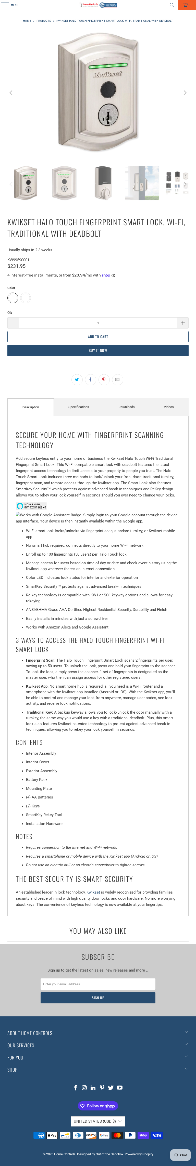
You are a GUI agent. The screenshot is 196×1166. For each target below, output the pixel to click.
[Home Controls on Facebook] (75, 1088)
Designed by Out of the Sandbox (100, 1154)
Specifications (78, 407)
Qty (10, 312)
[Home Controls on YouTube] (120, 1088)
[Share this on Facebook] (90, 379)
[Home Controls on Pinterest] (102, 1088)
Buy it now (98, 350)
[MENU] (2, 5)
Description (30, 407)
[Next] (185, 92)
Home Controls (65, 1154)
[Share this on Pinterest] (104, 379)
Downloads (126, 407)
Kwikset (93, 892)
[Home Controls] (98, 5)
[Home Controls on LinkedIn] (93, 1088)
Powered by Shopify (139, 1154)
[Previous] (11, 92)
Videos (169, 407)
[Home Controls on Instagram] (84, 1088)
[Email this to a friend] (117, 379)
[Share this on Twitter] (77, 379)
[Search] (172, 5)
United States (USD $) (95, 1121)
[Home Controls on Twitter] (111, 1088)
